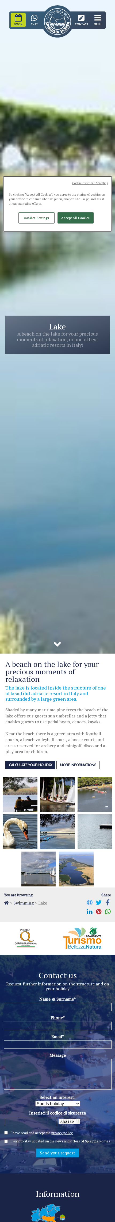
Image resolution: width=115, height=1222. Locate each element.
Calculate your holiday (30, 764)
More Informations (78, 764)
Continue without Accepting (90, 183)
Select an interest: (57, 1097)
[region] (57, 204)
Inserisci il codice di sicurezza (57, 1112)
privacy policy (62, 1132)
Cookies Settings (36, 218)
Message (57, 1055)
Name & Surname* (57, 999)
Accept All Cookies (75, 218)
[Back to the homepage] (6, 902)
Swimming (23, 903)
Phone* (58, 1017)
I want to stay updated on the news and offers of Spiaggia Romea (60, 1141)
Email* (57, 1036)
